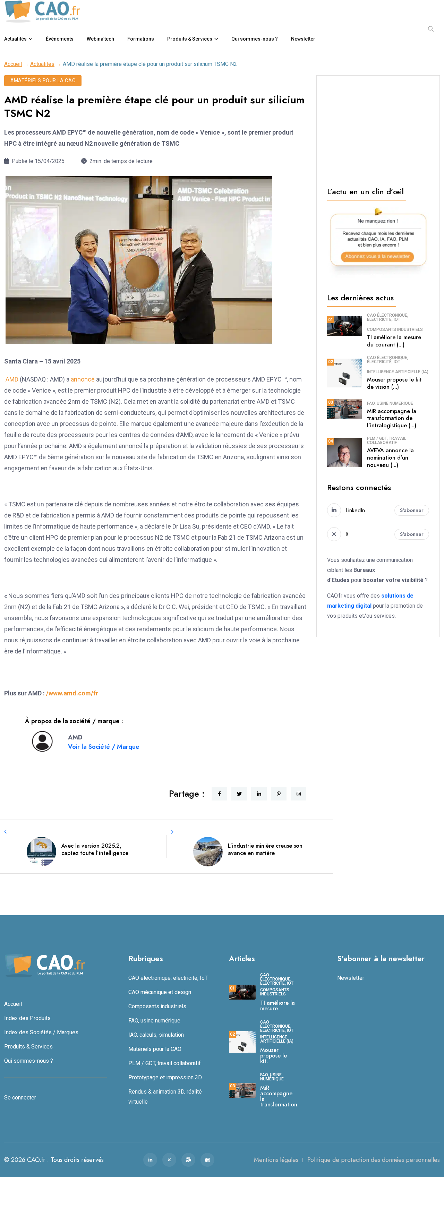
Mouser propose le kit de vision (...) (394, 383)
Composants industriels (395, 329)
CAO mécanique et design (159, 992)
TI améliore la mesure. (277, 1005)
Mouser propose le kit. (273, 1055)
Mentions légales (276, 1159)
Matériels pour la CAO (154, 1049)
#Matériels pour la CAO (43, 80)
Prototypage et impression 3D (165, 1077)
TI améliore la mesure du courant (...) (394, 341)
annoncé (83, 379)
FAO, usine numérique (390, 403)
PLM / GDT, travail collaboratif (386, 440)
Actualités (15, 39)
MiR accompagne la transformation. (279, 1096)
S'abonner (412, 510)
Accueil (13, 64)
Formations (140, 39)
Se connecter (20, 1097)
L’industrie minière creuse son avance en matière (265, 849)
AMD (12, 379)
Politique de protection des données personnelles (373, 1159)
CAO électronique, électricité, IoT (387, 317)
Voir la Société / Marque (103, 746)
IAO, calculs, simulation (156, 1034)
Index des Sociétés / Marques (41, 1032)
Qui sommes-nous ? (254, 39)
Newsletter (303, 39)
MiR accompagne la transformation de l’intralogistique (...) (391, 418)
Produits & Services (189, 39)
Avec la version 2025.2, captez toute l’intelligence (94, 849)
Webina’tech (100, 39)
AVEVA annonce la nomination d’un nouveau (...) (390, 457)
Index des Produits (27, 1018)
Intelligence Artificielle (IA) (397, 372)
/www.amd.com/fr (72, 693)
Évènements (60, 39)
